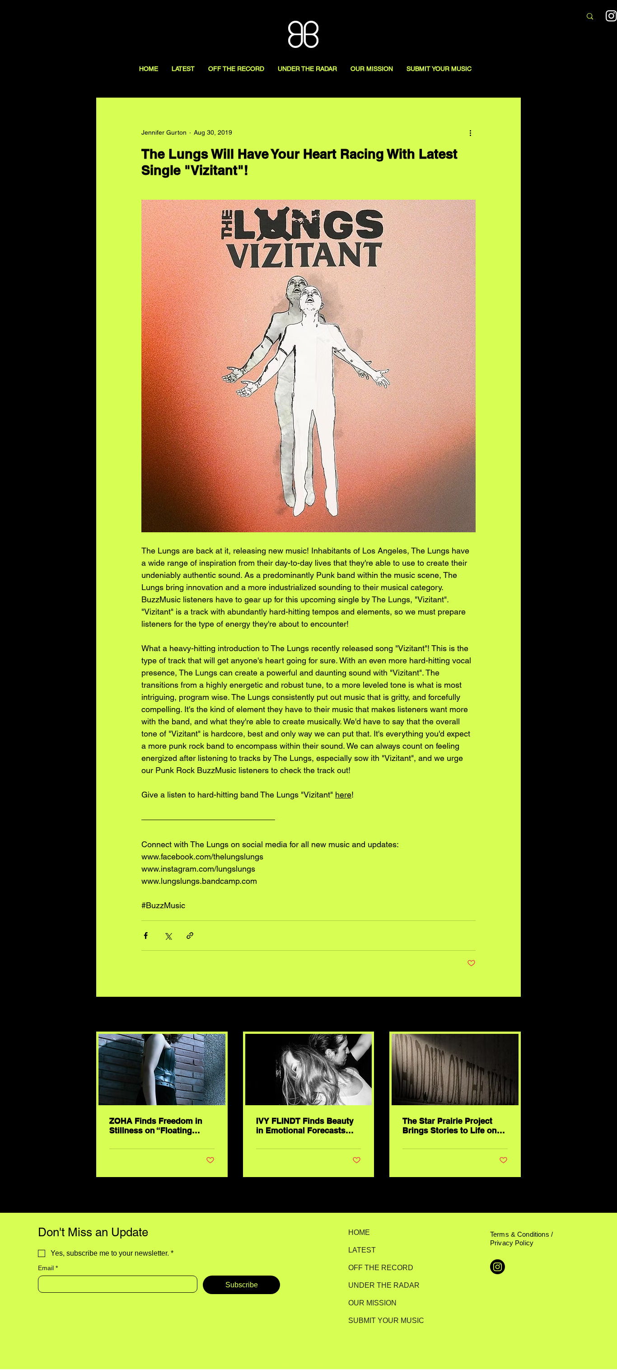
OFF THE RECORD (380, 1267)
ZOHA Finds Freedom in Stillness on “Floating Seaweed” (155, 1125)
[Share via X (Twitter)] (168, 935)
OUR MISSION (372, 1303)
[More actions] (470, 132)
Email (48, 1267)
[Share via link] (190, 935)
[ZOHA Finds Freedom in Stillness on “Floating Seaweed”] (161, 1069)
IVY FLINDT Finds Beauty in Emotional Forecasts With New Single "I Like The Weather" (305, 1125)
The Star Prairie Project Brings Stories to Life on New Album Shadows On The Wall (450, 1125)
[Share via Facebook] (145, 935)
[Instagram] (497, 1266)
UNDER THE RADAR (380, 1285)
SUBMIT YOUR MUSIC (380, 1320)
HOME (359, 1232)
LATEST (362, 1250)
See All (511, 1014)
